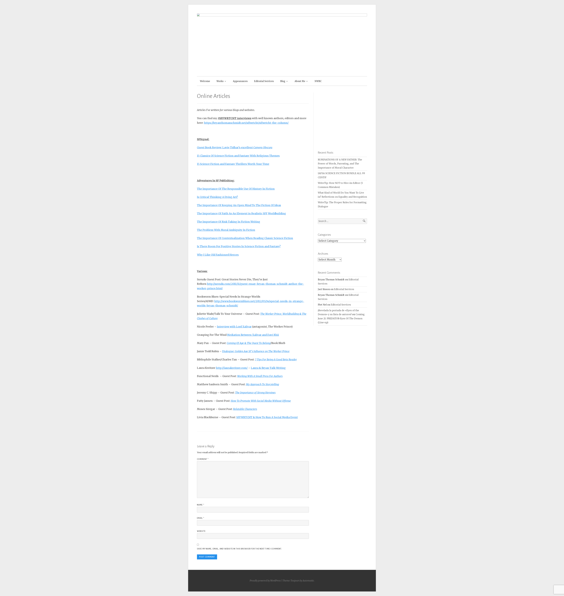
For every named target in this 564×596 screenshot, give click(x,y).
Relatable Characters (245, 409)
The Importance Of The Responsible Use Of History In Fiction (236, 188)
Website (201, 531)
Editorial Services (264, 81)
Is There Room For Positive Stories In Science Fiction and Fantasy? (239, 246)
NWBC (318, 81)
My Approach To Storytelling (262, 384)
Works (220, 81)
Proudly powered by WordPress (265, 580)
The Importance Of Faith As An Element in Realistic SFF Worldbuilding (241, 213)
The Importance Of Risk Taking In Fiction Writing (228, 221)
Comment (203, 459)
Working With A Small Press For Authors (260, 376)
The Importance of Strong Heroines (255, 392)
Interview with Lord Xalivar (234, 326)
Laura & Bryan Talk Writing (268, 368)
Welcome (205, 81)
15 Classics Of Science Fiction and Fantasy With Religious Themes (238, 155)
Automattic (308, 580)
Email (200, 518)
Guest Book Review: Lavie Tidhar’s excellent (234, 147)
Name (200, 505)
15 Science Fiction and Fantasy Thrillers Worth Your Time (233, 164)
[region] (342, 117)
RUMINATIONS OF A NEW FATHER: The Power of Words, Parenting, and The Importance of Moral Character (340, 163)
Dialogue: (255, 351)
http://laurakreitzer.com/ (232, 368)
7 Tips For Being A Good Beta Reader (276, 359)
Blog (282, 81)
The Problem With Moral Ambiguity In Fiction (226, 230)
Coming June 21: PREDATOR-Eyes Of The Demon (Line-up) (341, 318)
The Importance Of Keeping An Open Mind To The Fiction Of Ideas (239, 205)
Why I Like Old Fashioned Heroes (218, 254)
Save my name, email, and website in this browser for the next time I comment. (239, 549)
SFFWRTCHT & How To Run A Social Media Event (267, 417)
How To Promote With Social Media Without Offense (261, 400)
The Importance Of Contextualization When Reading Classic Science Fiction (245, 238)
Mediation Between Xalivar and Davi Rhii (253, 334)
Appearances (240, 81)
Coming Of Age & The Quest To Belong (248, 343)
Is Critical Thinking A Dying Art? (217, 197)
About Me (300, 81)
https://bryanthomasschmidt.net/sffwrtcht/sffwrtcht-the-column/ (246, 122)
